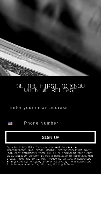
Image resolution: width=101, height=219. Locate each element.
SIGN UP (50, 137)
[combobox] (13, 123)
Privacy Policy (52, 164)
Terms (70, 164)
